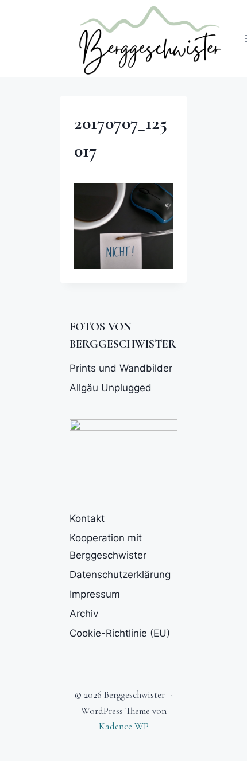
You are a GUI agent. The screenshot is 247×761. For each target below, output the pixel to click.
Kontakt (87, 518)
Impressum (95, 594)
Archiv (84, 613)
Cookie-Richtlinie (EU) (120, 633)
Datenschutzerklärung (120, 574)
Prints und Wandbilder (121, 368)
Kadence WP (124, 726)
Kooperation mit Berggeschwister (108, 546)
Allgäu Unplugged (111, 387)
